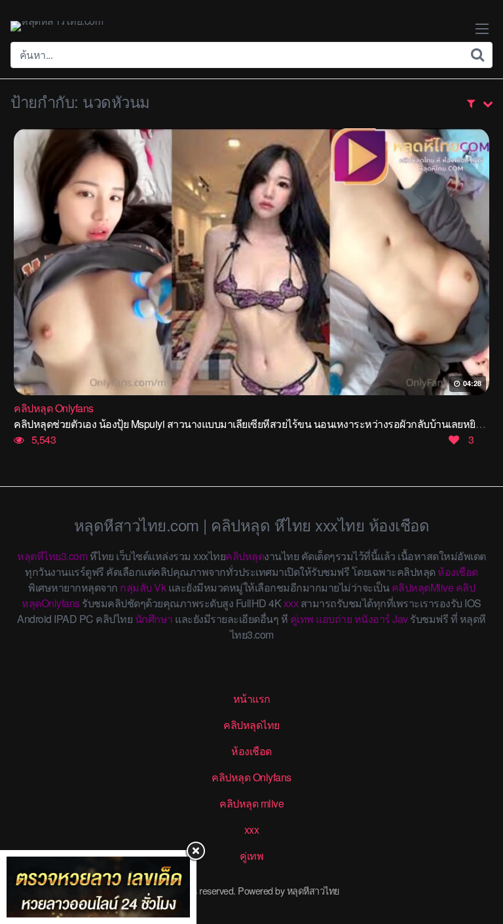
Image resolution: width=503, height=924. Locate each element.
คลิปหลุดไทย (251, 724)
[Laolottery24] (98, 887)
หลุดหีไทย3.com (52, 555)
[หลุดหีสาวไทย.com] (56, 26)
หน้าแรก (251, 698)
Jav (400, 618)
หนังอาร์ (372, 618)
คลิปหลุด (244, 555)
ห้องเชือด (458, 571)
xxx (291, 603)
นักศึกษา (154, 618)
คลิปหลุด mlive (251, 803)
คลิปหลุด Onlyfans (251, 777)
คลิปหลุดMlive (423, 587)
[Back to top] (480, 862)
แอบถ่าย (334, 618)
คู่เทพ (302, 618)
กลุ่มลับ (136, 587)
